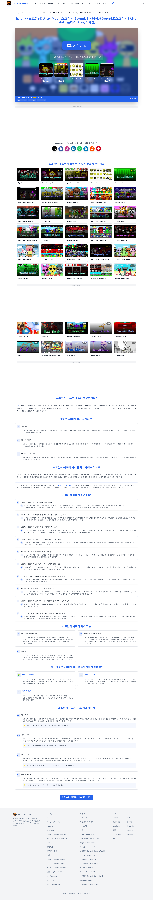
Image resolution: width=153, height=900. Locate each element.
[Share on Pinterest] (98, 148)
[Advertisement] (76, 122)
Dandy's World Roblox (88, 872)
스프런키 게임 (100, 3)
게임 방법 (50, 847)
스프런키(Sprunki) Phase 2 (56, 868)
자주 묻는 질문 (52, 851)
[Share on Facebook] (60, 148)
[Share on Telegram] (85, 148)
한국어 (115, 830)
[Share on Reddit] (92, 148)
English (115, 817)
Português (117, 834)
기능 (48, 843)
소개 (48, 855)
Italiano (130, 834)
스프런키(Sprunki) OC (88, 868)
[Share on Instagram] (67, 148)
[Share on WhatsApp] (79, 148)
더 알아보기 (84, 830)
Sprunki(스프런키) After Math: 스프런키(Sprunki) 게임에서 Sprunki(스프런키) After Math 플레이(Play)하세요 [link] (73, 13)
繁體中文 (116, 822)
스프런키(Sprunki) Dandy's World (92, 851)
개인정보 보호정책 (87, 822)
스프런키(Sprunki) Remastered (91, 847)
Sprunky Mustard (86, 880)
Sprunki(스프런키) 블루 (63, 485)
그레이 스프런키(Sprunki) (89, 838)
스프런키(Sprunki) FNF (88, 859)
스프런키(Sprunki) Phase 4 (57, 859)
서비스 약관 (84, 826)
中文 (129, 817)
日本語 (129, 822)
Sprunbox (50, 880)
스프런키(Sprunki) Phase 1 (89, 863)
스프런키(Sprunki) (47, 3)
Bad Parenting (52, 876)
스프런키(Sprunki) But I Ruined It (92, 876)
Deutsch (116, 826)
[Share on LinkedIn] (73, 148)
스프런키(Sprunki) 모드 (55, 863)
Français (130, 826)
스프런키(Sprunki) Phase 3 (56, 872)
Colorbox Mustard (87, 834)
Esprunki (50, 826)
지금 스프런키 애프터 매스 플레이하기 (76, 797)
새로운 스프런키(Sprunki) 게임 (58, 838)
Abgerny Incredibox (87, 843)
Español (130, 830)
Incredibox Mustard (87, 855)
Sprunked (62, 3)
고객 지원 (83, 817)
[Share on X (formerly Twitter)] (54, 148)
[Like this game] (130, 99)
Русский (116, 838)
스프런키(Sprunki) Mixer (89, 884)
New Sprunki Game (28, 13)
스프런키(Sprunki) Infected (80, 3)
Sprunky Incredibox (54, 884)
